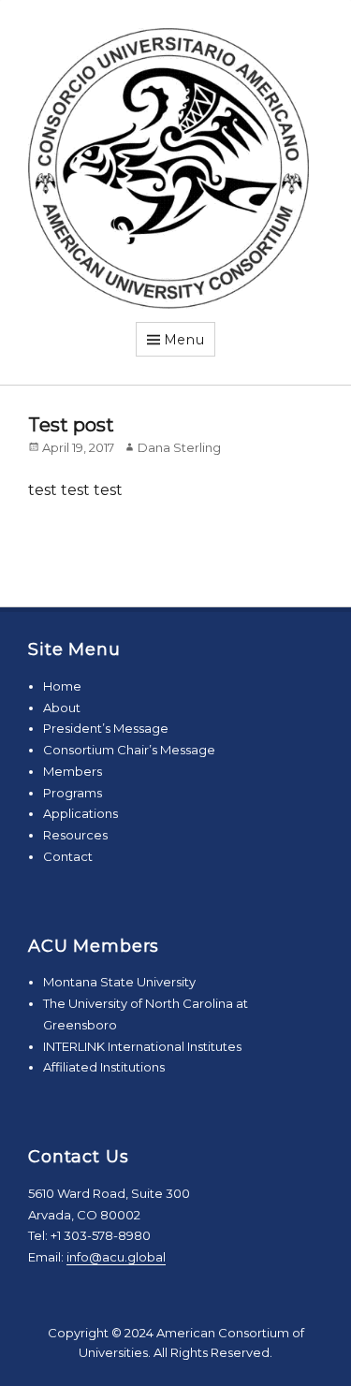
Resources (75, 834)
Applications (80, 813)
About (61, 707)
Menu (184, 339)
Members (72, 771)
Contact (68, 856)
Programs (72, 792)
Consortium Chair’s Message (129, 749)
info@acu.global (116, 1256)
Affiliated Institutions (104, 1066)
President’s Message (105, 728)
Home (62, 685)
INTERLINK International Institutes (142, 1046)
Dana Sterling (179, 447)
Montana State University (119, 981)
